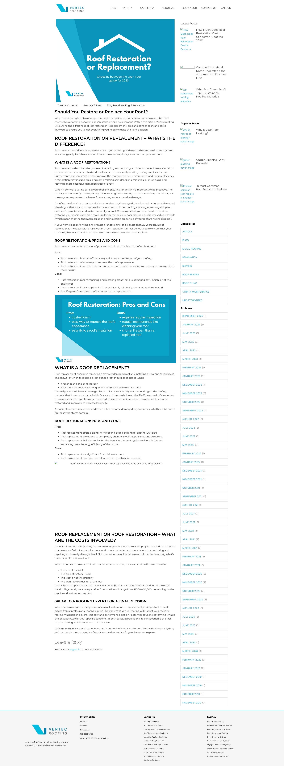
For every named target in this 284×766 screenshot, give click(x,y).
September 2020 (192, 599)
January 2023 (191, 376)
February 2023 (191, 367)
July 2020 (188, 616)
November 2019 (192, 685)
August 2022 (190, 419)
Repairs (187, 265)
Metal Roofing (121, 105)
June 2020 (188, 625)
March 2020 (190, 651)
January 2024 (191, 324)
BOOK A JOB (189, 8)
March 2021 (189, 547)
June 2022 (188, 436)
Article (187, 231)
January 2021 (191, 565)
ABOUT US (168, 8)
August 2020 (190, 608)
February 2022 (191, 453)
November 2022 (192, 393)
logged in (75, 649)
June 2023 (188, 333)
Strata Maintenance (195, 291)
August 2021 (190, 505)
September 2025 (192, 315)
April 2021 (188, 539)
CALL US (226, 8)
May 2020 (188, 633)
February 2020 (191, 659)
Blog (109, 105)
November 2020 (192, 582)
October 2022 (191, 401)
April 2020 (189, 642)
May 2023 (188, 341)
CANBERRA (147, 8)
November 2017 (191, 702)
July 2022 (188, 427)
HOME (114, 8)
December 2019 (192, 676)
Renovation (138, 105)
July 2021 (188, 513)
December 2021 (192, 470)
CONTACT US (208, 8)
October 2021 (191, 487)
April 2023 (189, 350)
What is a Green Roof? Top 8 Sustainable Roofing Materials (211, 93)
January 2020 (191, 668)
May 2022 (188, 444)
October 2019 (191, 694)
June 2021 (188, 522)
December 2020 (192, 573)
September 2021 (192, 496)
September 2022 (192, 410)
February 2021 (191, 556)
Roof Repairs (190, 274)
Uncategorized (192, 300)
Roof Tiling (189, 283)
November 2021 (192, 479)
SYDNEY (128, 8)
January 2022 (191, 462)
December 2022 (192, 384)
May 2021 (188, 530)
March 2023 (190, 358)
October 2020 (191, 590)
